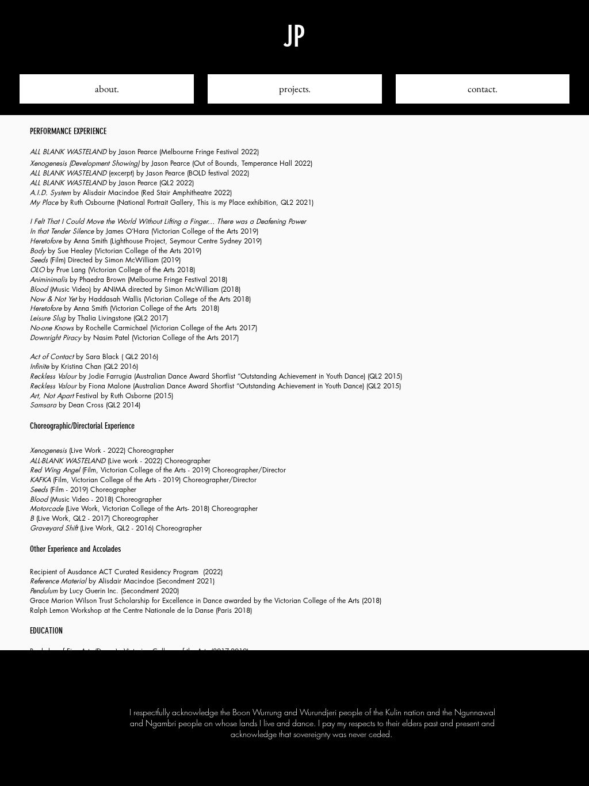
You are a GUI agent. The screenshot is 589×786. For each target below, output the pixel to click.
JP (294, 37)
